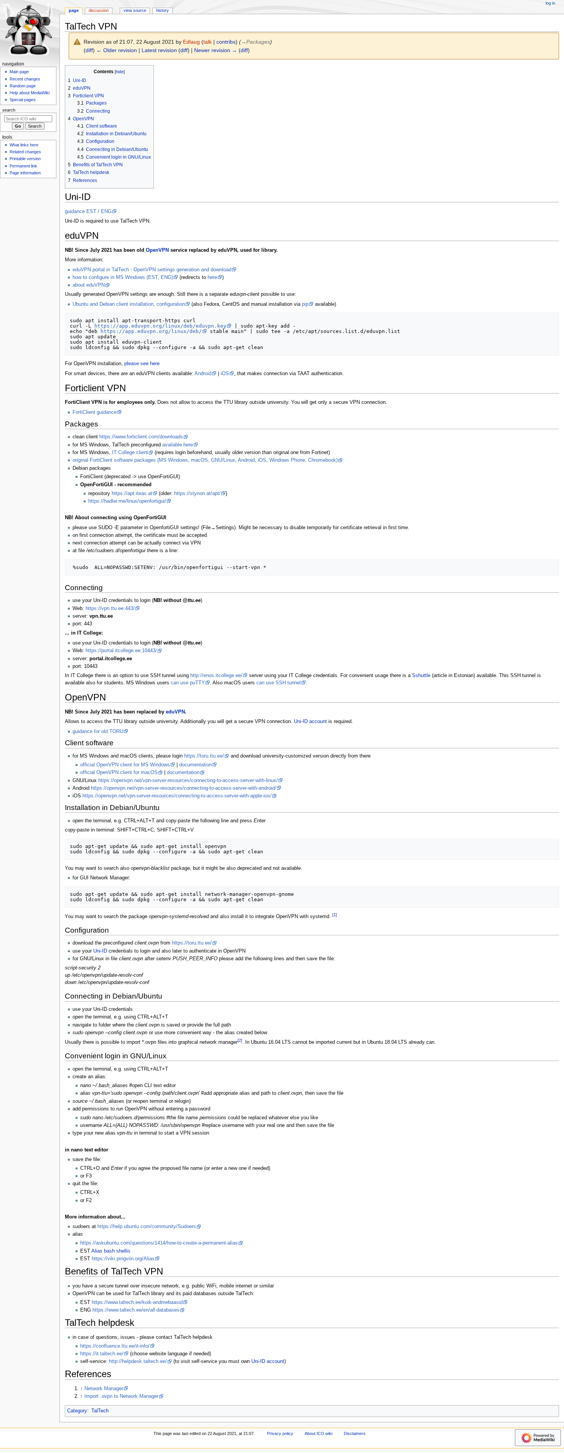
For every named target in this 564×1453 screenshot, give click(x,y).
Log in (550, 3)
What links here (24, 145)
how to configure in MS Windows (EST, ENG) (123, 277)
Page (74, 10)
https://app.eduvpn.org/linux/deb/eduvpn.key (160, 326)
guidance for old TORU (98, 731)
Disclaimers (355, 1433)
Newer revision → (215, 50)
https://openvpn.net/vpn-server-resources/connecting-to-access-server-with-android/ (183, 788)
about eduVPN (89, 285)
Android (203, 373)
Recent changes (25, 79)
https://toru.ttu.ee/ (204, 756)
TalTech (100, 1411)
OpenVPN (157, 250)
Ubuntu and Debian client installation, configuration (129, 304)
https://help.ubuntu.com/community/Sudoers (146, 1226)
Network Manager (103, 1388)
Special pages (23, 99)
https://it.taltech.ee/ (102, 1353)
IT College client (130, 452)
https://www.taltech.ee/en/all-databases (136, 1310)
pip (305, 304)
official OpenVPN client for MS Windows (125, 764)
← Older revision (116, 50)
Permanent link (23, 166)
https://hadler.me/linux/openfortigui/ (127, 501)
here (212, 277)
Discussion (99, 10)
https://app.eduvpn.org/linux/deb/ (151, 331)
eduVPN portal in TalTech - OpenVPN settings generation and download (152, 269)
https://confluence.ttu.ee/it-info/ (115, 1346)
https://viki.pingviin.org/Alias (123, 1258)
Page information (25, 173)
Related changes (25, 151)
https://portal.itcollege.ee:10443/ (121, 650)
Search (8, 110)
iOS (225, 373)
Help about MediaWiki (29, 92)
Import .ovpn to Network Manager (121, 1396)
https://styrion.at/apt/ (197, 493)
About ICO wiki (318, 1433)
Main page (19, 71)
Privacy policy (280, 1433)
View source (135, 10)
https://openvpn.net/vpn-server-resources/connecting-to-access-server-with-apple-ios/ (177, 796)
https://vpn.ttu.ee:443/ (110, 608)
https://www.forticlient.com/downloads (141, 437)
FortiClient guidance (95, 412)
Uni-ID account (310, 721)
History (162, 10)
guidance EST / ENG (88, 211)
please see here (142, 363)
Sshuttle (421, 675)
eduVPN (175, 712)
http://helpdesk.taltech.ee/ (138, 1361)
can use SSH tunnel (278, 683)
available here (177, 445)
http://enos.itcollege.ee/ (216, 675)
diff (89, 50)
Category (77, 1411)
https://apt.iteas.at (132, 493)
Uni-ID (100, 951)
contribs (226, 42)
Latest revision (159, 50)
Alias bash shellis (110, 1251)
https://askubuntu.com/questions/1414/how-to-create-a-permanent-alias (159, 1243)
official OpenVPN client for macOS (119, 772)
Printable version (25, 158)
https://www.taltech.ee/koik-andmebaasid (137, 1302)
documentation (195, 764)
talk (207, 42)
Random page (23, 86)
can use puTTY (188, 683)
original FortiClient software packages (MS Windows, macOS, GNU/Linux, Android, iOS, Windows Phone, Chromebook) (205, 460)
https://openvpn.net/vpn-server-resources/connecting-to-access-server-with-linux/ (188, 780)
